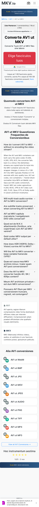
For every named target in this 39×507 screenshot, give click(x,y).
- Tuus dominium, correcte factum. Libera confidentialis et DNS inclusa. (19, 91)
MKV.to (4, 19)
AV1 (10, 19)
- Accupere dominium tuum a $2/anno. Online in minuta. (19, 12)
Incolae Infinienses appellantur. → (20, 31)
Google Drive (20, 67)
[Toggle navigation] (34, 3)
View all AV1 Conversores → (19, 444)
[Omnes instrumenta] (29, 3)
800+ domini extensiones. (19, 465)
